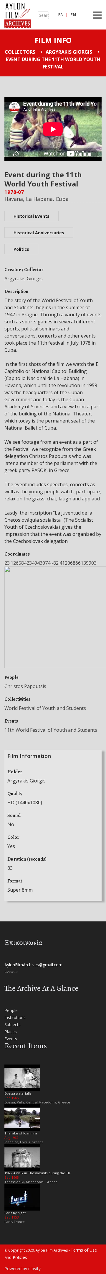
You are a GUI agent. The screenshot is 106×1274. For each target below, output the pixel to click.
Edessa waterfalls (17, 1093)
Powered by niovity (22, 1268)
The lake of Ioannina (20, 1133)
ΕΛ (60, 14)
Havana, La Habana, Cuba (36, 198)
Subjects (12, 1024)
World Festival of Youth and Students (45, 708)
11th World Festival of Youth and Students (50, 730)
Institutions (15, 1017)
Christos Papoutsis (25, 686)
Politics (21, 249)
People (11, 1010)
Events (10, 1039)
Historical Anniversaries (39, 232)
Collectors (20, 52)
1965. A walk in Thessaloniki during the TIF (37, 1173)
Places (10, 1031)
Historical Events (31, 216)
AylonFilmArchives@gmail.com (33, 964)
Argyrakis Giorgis (69, 52)
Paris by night (15, 1213)
